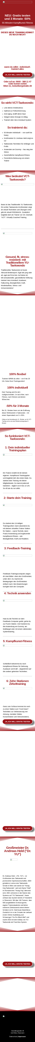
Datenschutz (13, 1036)
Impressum (22, 1036)
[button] (17, 74)
